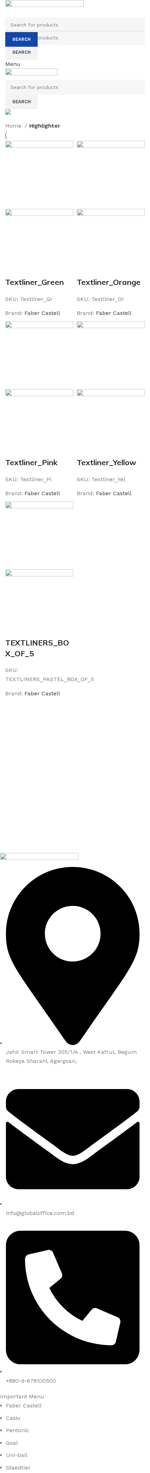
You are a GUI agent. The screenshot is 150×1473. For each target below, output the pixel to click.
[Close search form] (8, 8)
